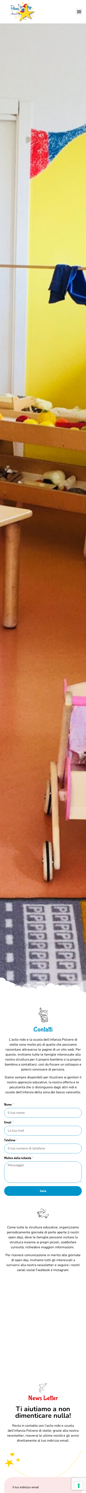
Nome (8, 1105)
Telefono (10, 1140)
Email (8, 1122)
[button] (79, 11)
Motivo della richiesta (18, 1158)
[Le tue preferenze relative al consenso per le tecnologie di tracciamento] (79, 1486)
